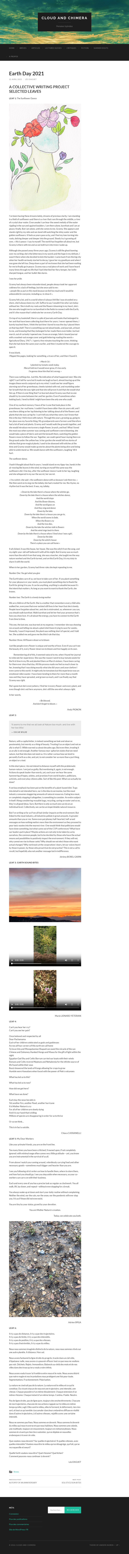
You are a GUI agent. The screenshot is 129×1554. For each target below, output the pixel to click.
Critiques (71, 48)
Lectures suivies (53, 48)
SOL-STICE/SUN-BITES (71, 1481)
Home (12, 48)
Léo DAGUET (31, 79)
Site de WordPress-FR (18, 1529)
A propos (13, 56)
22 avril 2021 (15, 79)
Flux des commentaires (19, 1524)
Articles (35, 48)
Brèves (23, 48)
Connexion (14, 1514)
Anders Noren (106, 1545)
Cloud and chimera (65, 18)
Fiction (85, 48)
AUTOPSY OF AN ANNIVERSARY (23, 1481)
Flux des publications (18, 1519)
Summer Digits (101, 48)
